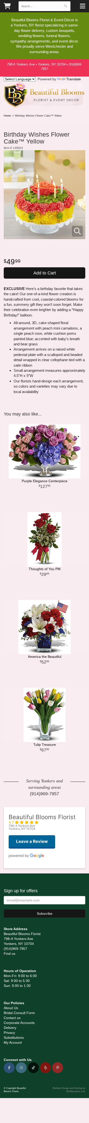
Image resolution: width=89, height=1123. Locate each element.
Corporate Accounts (19, 1023)
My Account (13, 1042)
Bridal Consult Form (19, 1013)
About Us (11, 1008)
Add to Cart (44, 272)
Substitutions (14, 1038)
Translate (73, 79)
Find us (9, 954)
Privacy (9, 1033)
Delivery (10, 1028)
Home (7, 115)
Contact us (12, 1018)
